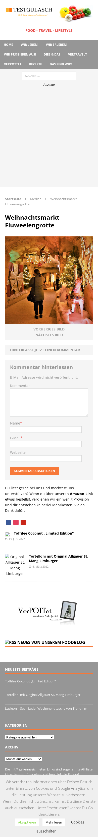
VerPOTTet (12, 64)
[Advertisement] (49, 138)
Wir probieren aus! (20, 54)
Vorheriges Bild (49, 329)
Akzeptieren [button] (27, 822)
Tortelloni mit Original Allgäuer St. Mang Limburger (58, 558)
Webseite (18, 452)
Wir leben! (29, 45)
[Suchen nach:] (49, 75)
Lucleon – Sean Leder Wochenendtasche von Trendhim (46, 708)
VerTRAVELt (77, 54)
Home (8, 45)
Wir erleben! (56, 45)
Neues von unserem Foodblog (51, 642)
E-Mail (15, 438)
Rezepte (35, 64)
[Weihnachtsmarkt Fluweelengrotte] (49, 321)
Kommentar (20, 385)
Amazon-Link (81, 493)
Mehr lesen (53, 822)
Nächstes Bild (49, 334)
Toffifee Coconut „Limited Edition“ (44, 533)
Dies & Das (52, 54)
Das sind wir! (61, 64)
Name (15, 423)
